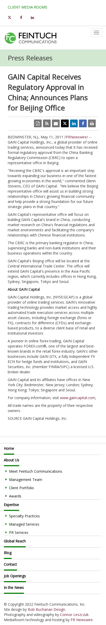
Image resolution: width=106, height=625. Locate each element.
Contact (10, 564)
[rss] (47, 123)
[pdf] (38, 123)
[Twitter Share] (65, 123)
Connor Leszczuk (74, 614)
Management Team (25, 479)
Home (9, 448)
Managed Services (24, 524)
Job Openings (15, 575)
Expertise (11, 504)
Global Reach (15, 541)
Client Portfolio (21, 487)
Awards (15, 496)
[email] (56, 123)
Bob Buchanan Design (46, 609)
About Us (11, 459)
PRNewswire (76, 137)
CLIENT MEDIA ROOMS (27, 7)
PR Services (18, 532)
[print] (92, 123)
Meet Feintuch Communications (35, 471)
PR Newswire (81, 619)
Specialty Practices (24, 515)
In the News (14, 587)
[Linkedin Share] (74, 123)
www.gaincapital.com (77, 397)
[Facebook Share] (83, 123)
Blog (8, 552)
